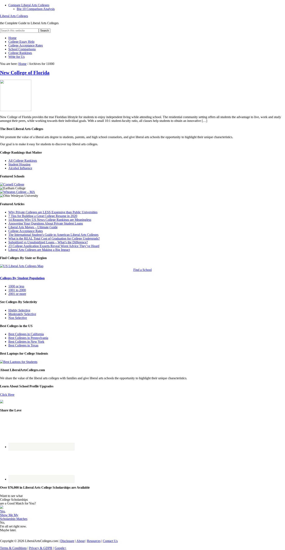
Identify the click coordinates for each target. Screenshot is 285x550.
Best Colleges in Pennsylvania (28, 338)
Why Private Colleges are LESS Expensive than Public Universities (52, 212)
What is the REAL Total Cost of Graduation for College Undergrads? (54, 238)
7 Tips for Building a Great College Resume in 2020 (42, 216)
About (80, 541)
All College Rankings (22, 160)
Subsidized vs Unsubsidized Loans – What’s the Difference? (48, 242)
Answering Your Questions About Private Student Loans (45, 223)
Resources (94, 541)
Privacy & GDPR (40, 548)
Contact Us (110, 541)
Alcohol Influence (20, 168)
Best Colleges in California (26, 334)
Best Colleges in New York (26, 341)
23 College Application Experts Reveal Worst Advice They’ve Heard (53, 246)
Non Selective (17, 318)
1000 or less (16, 286)
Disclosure (67, 541)
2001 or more (17, 294)
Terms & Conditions (13, 548)
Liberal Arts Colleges (14, 16)
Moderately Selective (22, 314)
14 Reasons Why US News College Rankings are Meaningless (49, 219)
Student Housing (19, 164)
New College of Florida (24, 72)
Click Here (7, 394)
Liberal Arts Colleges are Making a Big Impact (39, 250)
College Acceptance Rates (25, 231)
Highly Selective (19, 310)
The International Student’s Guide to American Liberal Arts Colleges (53, 234)
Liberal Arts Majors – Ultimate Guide (33, 227)
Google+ (60, 548)
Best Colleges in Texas (23, 345)
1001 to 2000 (17, 290)
